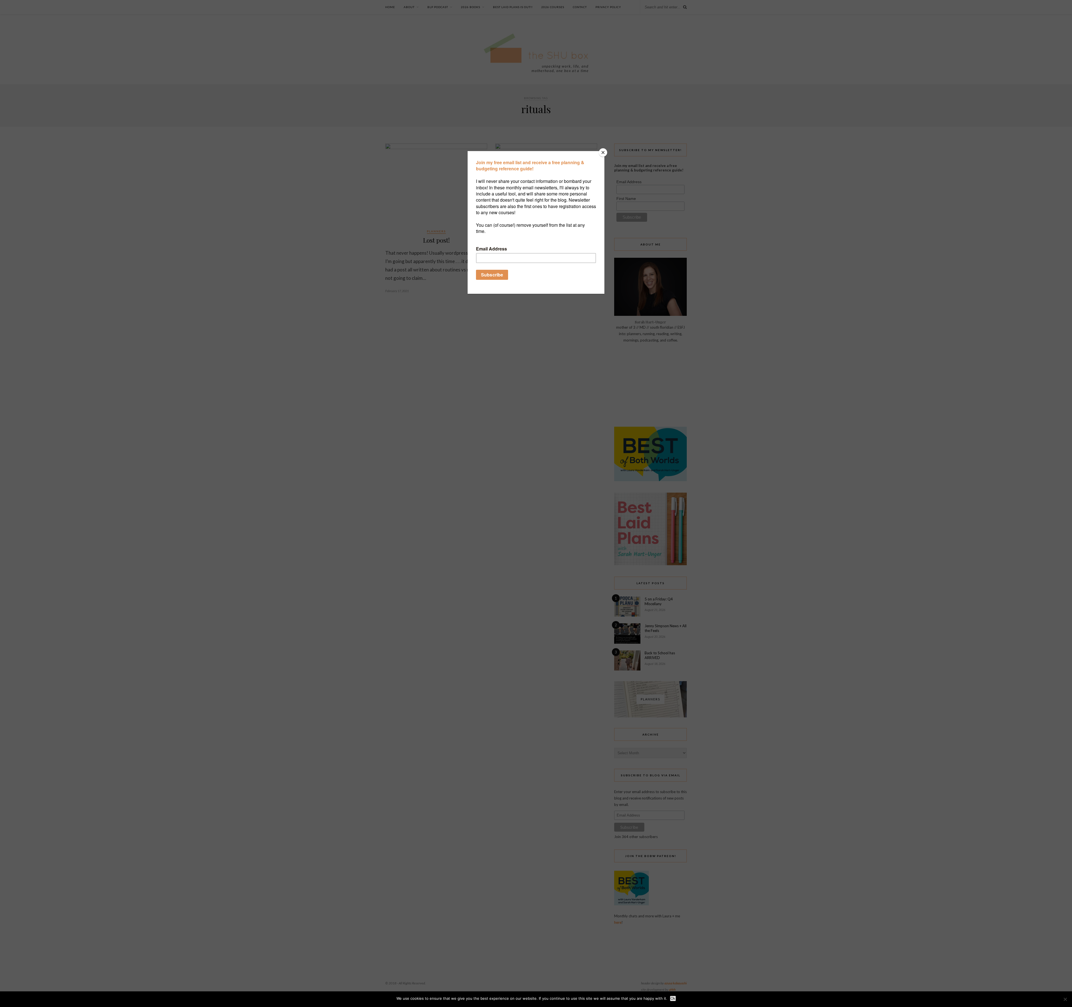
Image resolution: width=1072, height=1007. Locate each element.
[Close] (603, 152)
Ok (673, 998)
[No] (1065, 999)
